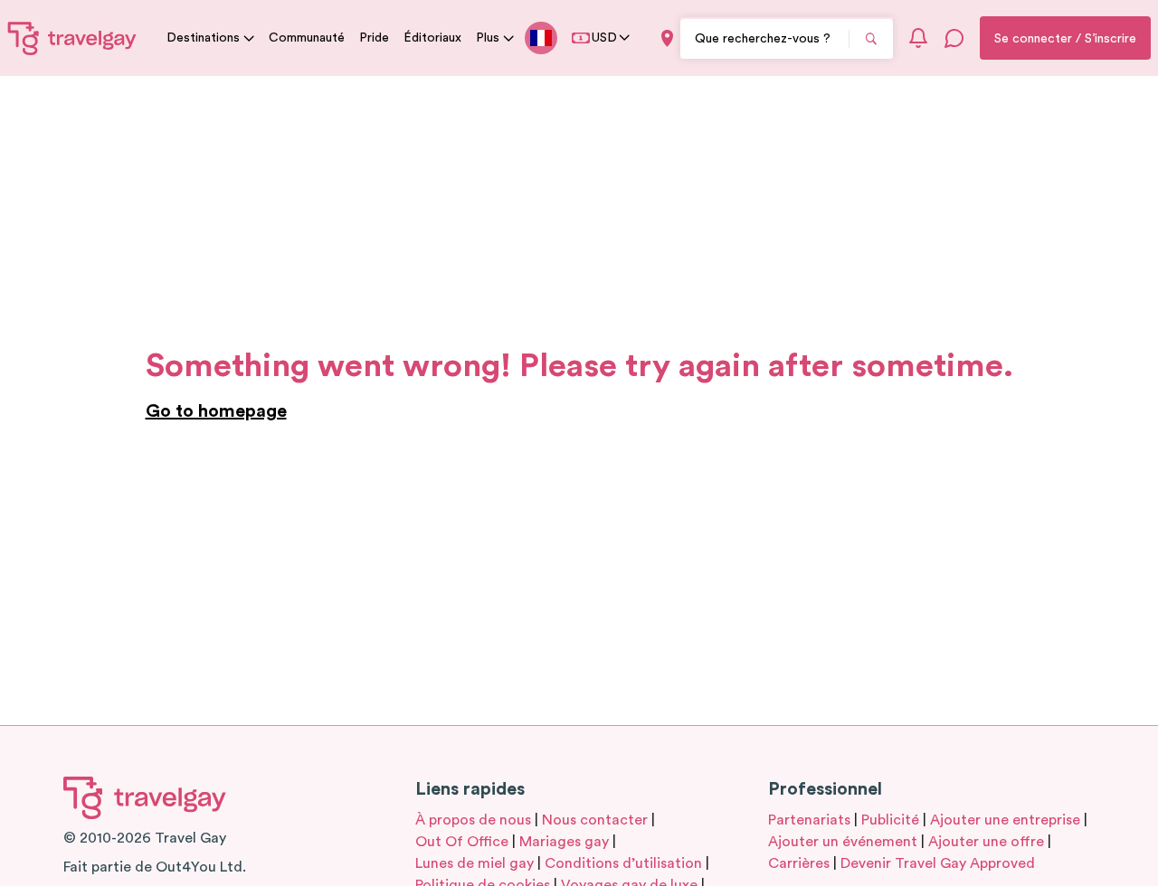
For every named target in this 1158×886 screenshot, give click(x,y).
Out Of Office (461, 841)
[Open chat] (954, 38)
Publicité (890, 820)
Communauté (307, 38)
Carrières (799, 863)
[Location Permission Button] (667, 38)
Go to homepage (216, 411)
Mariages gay (564, 841)
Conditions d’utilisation (623, 863)
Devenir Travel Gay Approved (937, 863)
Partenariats (809, 820)
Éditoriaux (432, 38)
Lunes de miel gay (474, 863)
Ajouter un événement (842, 841)
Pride (374, 38)
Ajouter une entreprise (1005, 820)
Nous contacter (595, 820)
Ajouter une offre (986, 841)
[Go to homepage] (72, 37)
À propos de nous (473, 820)
